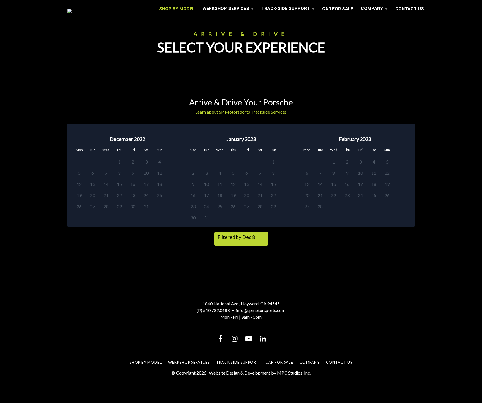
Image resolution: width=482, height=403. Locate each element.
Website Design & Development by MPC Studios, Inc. (260, 372)
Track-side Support (285, 8)
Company (372, 8)
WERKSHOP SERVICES (226, 8)
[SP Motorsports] (109, 11)
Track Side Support (237, 362)
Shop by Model (146, 362)
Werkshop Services (189, 362)
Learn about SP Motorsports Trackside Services (241, 111)
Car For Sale (337, 8)
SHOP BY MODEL (177, 8)
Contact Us (409, 8)
